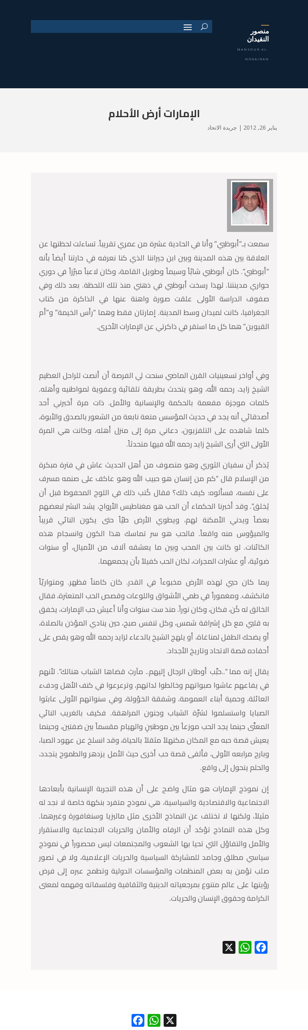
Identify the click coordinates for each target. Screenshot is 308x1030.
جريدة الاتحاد (222, 127)
